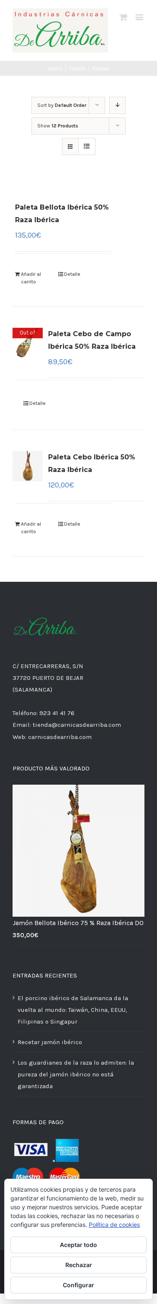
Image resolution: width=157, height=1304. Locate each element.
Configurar (78, 1284)
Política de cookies (114, 1224)
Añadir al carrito (31, 278)
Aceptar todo (78, 1244)
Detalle (72, 274)
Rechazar (78, 1264)
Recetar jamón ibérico (50, 1042)
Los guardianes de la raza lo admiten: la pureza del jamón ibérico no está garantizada (76, 1074)
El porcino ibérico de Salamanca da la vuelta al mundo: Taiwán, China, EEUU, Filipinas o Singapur (73, 1009)
